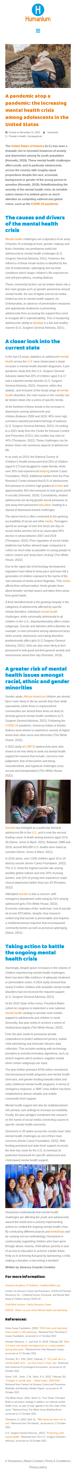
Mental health (13, 239)
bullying (44, 471)
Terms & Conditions (57, 1461)
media (49, 521)
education (45, 504)
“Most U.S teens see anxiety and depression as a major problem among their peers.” (37, 1345)
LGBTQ (30, 746)
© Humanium (13, 1461)
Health (22, 136)
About (27, 1461)
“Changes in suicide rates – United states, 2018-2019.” (33, 1380)
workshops (57, 1231)
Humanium (52, 132)
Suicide (10, 827)
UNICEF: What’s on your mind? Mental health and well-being (36, 1310)
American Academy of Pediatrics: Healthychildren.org (33, 1285)
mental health (48, 611)
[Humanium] (38, 13)
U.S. (30, 361)
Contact (38, 1461)
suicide (23, 894)
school (58, 485)
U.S (34, 832)
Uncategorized (34, 136)
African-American (34, 696)
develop (38, 322)
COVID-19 (11, 725)
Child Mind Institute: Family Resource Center (28, 1304)
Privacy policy (38, 1467)
